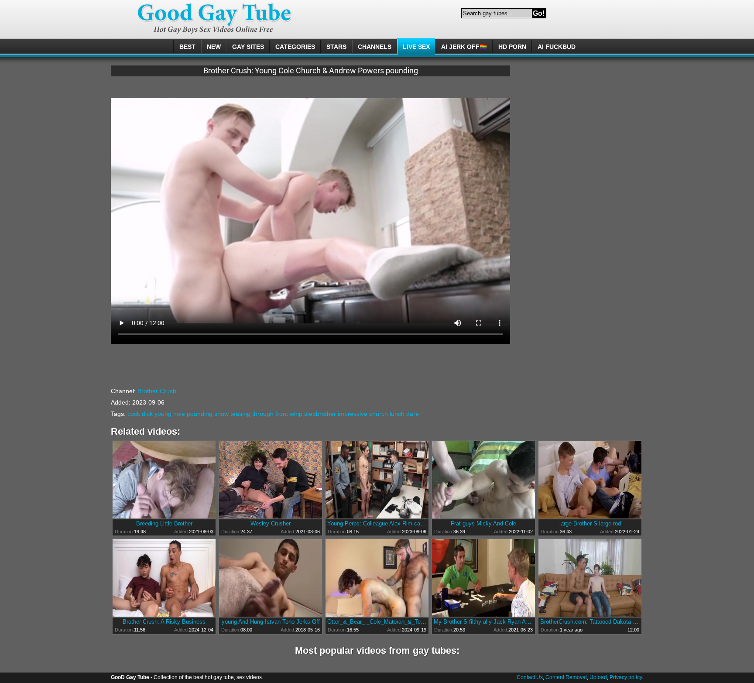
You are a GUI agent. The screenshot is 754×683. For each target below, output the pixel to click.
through (263, 413)
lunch (397, 413)
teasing (240, 413)
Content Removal (566, 677)
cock (133, 413)
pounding (199, 413)
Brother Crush (156, 391)
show (221, 413)
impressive (352, 413)
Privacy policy (626, 677)
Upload (598, 677)
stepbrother (320, 413)
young (162, 413)
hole (179, 413)
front (281, 413)
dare (412, 413)
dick (147, 413)
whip (296, 413)
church (378, 413)
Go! (539, 13)
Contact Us (530, 677)
